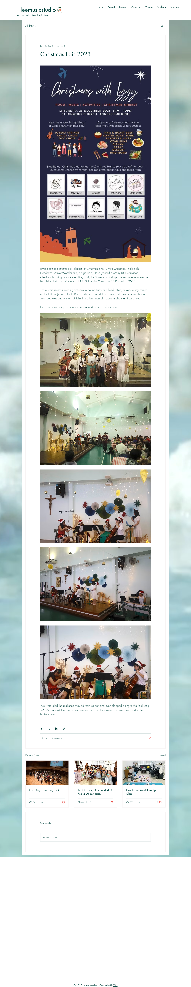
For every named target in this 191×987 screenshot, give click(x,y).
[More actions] (149, 46)
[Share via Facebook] (41, 728)
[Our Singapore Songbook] (47, 773)
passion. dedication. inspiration (32, 15)
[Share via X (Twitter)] (49, 728)
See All (163, 754)
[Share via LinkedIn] (56, 728)
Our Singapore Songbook (44, 790)
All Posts (30, 26)
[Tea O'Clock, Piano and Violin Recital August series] (95, 773)
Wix (115, 985)
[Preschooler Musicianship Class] (144, 773)
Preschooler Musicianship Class (141, 791)
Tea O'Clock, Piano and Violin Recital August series (95, 791)
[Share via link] (63, 728)
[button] (161, 26)
